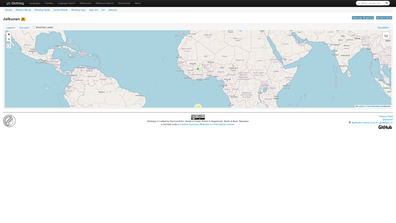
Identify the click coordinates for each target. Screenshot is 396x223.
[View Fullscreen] (8, 46)
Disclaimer (388, 119)
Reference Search (105, 3)
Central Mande (60, 9)
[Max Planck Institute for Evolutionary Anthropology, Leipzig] (9, 120)
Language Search (66, 3)
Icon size (23, 27)
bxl (390, 18)
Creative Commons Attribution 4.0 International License (207, 124)
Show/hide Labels (44, 27)
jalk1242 (369, 18)
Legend (10, 27)
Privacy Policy (386, 116)
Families (49, 3)
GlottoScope (124, 3)
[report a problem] (23, 19)
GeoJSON (383, 27)
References (85, 3)
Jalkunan (112, 9)
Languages (34, 3)
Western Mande (23, 9)
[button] (198, 68)
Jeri (103, 9)
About (138, 3)
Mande (8, 9)
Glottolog (17, 3)
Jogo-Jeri (93, 9)
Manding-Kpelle (42, 9)
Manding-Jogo (78, 9)
